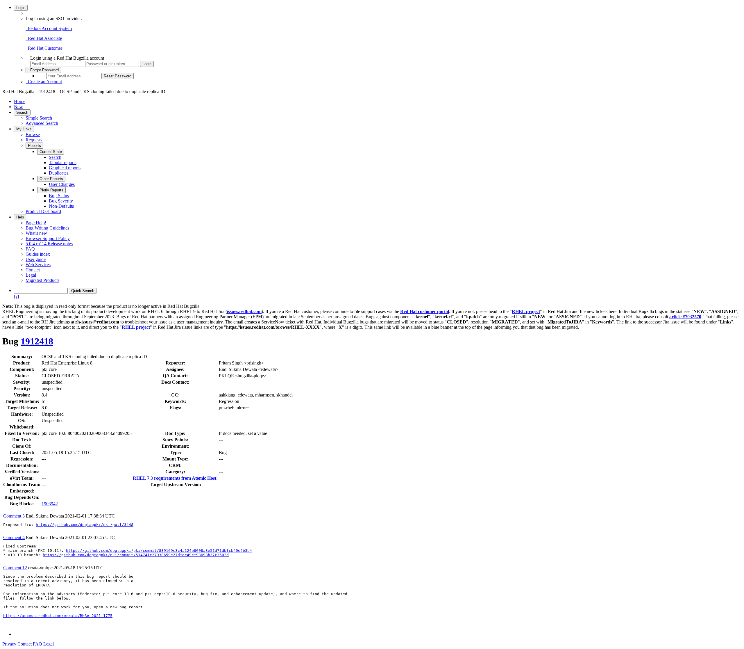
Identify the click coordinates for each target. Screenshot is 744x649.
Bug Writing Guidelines (47, 227)
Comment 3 (14, 515)
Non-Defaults (61, 206)
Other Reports (51, 179)
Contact (33, 269)
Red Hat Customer (44, 48)
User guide (36, 259)
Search (22, 112)
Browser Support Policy (48, 238)
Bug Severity (61, 200)
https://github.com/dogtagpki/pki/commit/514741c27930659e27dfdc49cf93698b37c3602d (136, 555)
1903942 (50, 503)
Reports (34, 145)
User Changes (62, 184)
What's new (36, 233)
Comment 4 (14, 537)
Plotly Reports (51, 190)
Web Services (38, 264)
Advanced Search (42, 123)
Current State (51, 152)
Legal (31, 275)
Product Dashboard (43, 211)
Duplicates (58, 172)
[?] (16, 296)
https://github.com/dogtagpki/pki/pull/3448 (84, 524)
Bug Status (59, 195)
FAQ (30, 248)
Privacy (9, 643)
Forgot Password (43, 70)
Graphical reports (65, 167)
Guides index (38, 254)
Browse (33, 134)
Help (20, 217)
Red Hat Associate (44, 38)
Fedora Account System (49, 28)
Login (20, 8)
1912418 (37, 341)
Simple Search (39, 117)
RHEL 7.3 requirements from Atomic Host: (175, 478)
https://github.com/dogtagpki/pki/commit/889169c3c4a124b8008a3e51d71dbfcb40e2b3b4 (159, 550)
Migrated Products (42, 280)
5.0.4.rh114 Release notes (49, 243)
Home (19, 101)
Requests (34, 139)
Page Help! (36, 222)
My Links (24, 129)
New (18, 106)
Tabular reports (62, 162)
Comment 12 (15, 567)
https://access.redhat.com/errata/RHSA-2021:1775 (57, 616)
